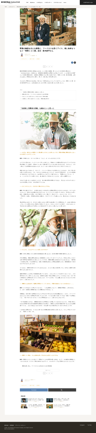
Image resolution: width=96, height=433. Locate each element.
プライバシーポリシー (20, 425)
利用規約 (12, 425)
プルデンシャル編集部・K (31, 55)
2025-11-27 (27, 54)
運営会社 (6, 425)
